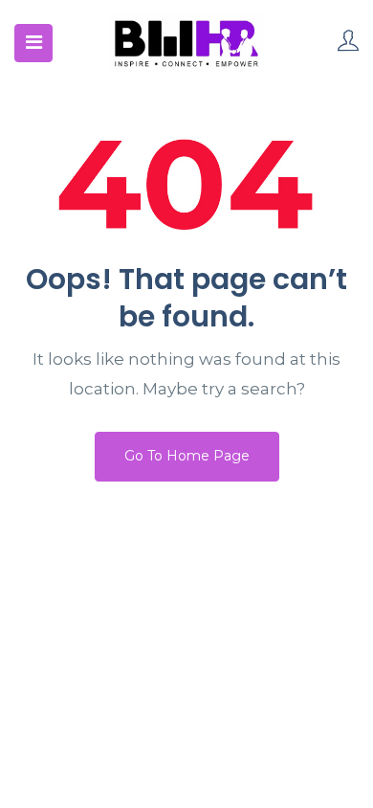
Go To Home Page (187, 455)
